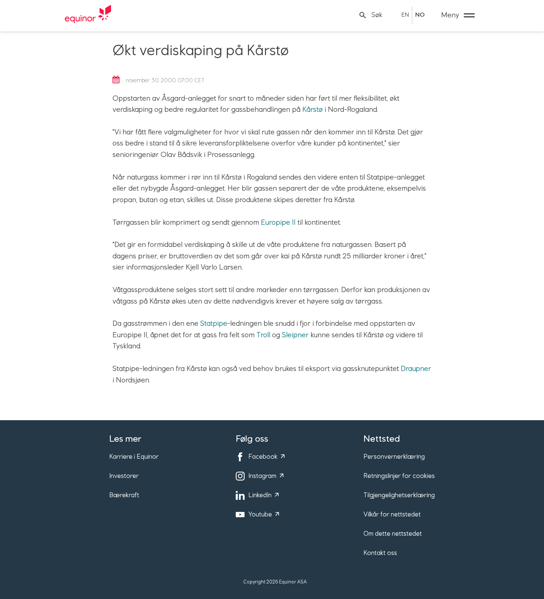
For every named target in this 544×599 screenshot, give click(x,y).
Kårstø (312, 109)
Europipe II (278, 222)
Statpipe (213, 323)
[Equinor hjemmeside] (88, 15)
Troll (263, 335)
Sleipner (295, 335)
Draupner (416, 368)
